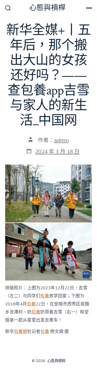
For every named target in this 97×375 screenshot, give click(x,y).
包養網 (20, 332)
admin (61, 140)
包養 (44, 296)
